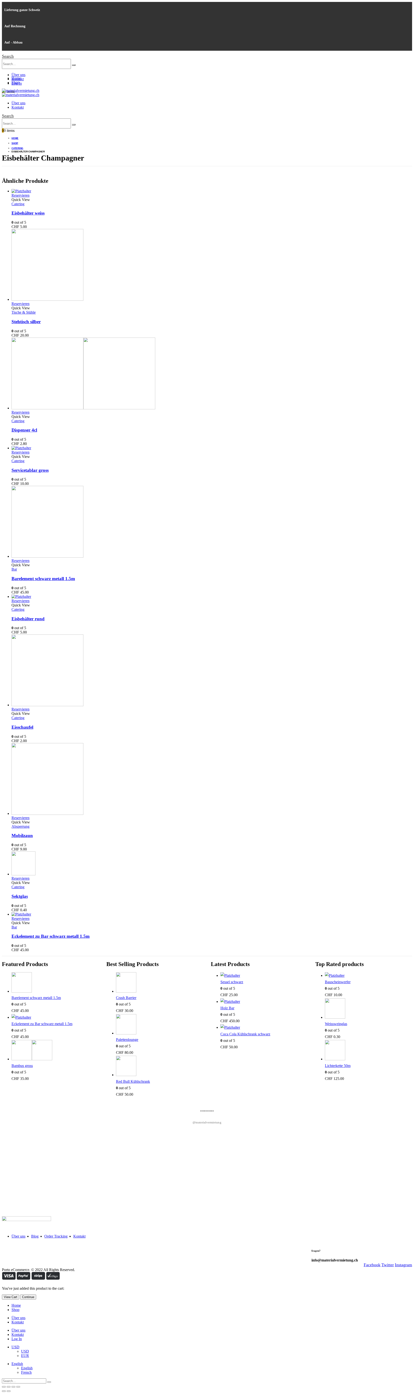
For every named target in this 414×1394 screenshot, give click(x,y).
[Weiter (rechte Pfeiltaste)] (9, 1391)
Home (16, 78)
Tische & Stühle (24, 312)
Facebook (372, 1264)
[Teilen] (9, 1387)
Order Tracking (56, 1236)
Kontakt (18, 107)
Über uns (18, 75)
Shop (15, 82)
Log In (17, 1339)
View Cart (10, 1297)
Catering (18, 204)
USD (15, 1347)
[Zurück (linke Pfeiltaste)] (4, 1391)
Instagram (403, 1264)
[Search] (73, 65)
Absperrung (20, 826)
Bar (14, 569)
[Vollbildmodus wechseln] (13, 1387)
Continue (28, 1297)
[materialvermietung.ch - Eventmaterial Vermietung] (20, 91)
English (17, 1364)
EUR (25, 1356)
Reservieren (20, 195)
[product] (212, 191)
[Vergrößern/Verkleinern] (18, 1387)
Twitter (387, 1264)
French (26, 1372)
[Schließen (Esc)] (4, 1387)
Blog (35, 1236)
